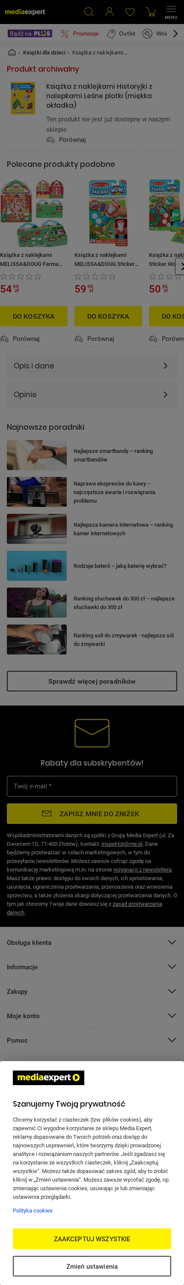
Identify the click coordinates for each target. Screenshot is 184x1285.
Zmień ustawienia (92, 1266)
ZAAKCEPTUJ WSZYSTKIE (92, 1238)
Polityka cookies (33, 1210)
